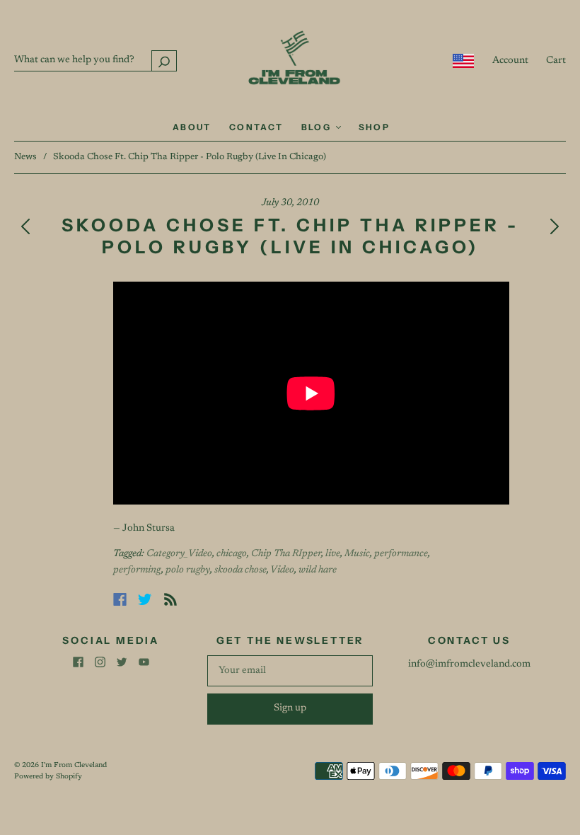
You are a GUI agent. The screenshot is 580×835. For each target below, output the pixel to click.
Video (282, 570)
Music (357, 554)
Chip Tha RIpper (286, 554)
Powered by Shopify (48, 777)
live (332, 554)
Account (510, 61)
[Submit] (164, 60)
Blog (318, 127)
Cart (556, 61)
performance (401, 554)
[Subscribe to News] (170, 599)
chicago (231, 554)
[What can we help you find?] (95, 60)
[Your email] (289, 670)
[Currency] (464, 60)
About (192, 127)
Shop (374, 127)
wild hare (317, 570)
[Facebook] (120, 599)
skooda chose (240, 570)
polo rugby (188, 570)
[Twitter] (145, 599)
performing (137, 570)
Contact (256, 127)
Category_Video (179, 554)
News (25, 156)
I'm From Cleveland (74, 765)
